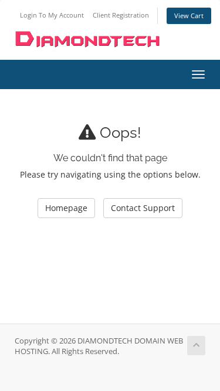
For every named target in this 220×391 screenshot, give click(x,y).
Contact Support (143, 207)
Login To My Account (52, 15)
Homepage (66, 207)
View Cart (189, 15)
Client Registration (121, 15)
